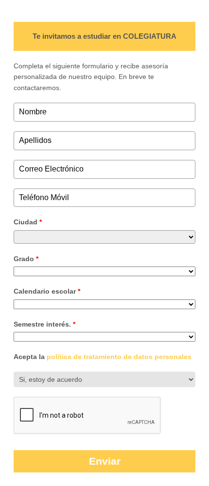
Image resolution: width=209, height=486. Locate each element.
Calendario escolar (47, 291)
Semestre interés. (44, 324)
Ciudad (28, 222)
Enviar (105, 461)
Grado (26, 259)
